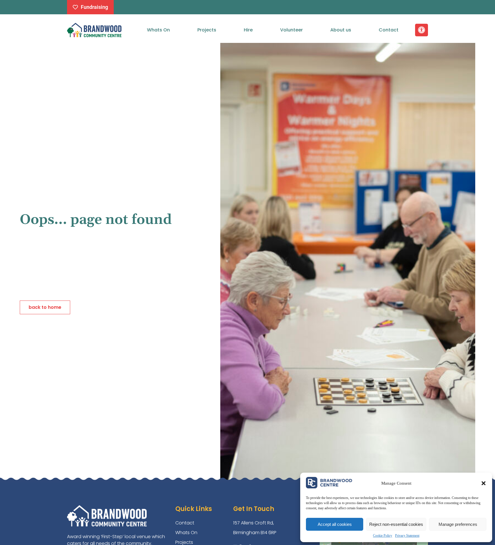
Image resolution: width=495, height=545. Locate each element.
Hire (248, 30)
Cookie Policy (382, 536)
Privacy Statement (407, 536)
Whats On (158, 30)
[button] (483, 483)
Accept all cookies (335, 524)
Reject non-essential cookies (396, 524)
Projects (206, 30)
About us (340, 30)
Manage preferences (458, 524)
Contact (388, 30)
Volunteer (291, 30)
